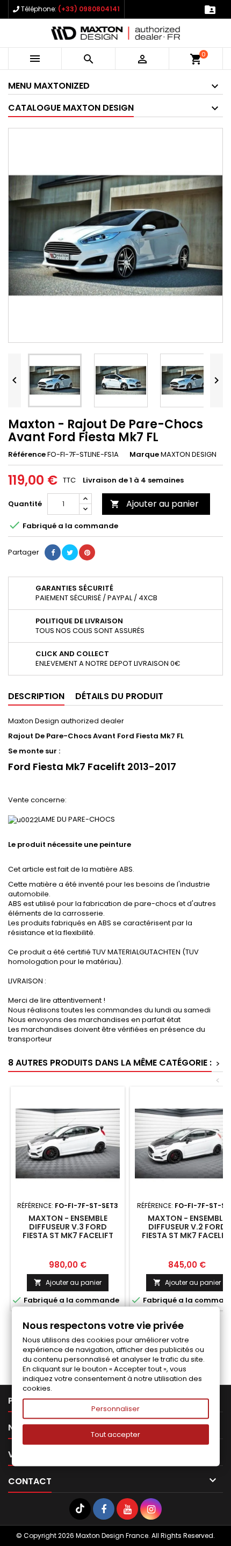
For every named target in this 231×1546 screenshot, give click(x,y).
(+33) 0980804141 (89, 8)
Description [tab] (36, 696)
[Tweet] (70, 552)
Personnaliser (115, 1409)
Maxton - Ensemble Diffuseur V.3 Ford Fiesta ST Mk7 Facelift (68, 1227)
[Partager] (53, 552)
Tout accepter (115, 1434)
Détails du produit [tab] (119, 696)
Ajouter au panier (154, 504)
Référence (27, 454)
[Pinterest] (87, 552)
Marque (144, 454)
